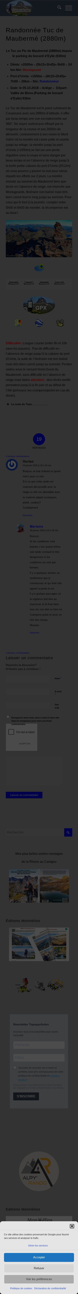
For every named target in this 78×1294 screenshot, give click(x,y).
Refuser (39, 1268)
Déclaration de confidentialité (50, 1288)
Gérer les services (38, 1245)
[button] (72, 1226)
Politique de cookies (21, 1288)
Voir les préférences (39, 1279)
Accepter (39, 1257)
